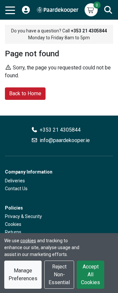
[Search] (108, 10)
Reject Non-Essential (59, 274)
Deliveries (15, 180)
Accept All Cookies (90, 274)
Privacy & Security (23, 216)
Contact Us (16, 188)
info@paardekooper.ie (65, 140)
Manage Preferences (23, 274)
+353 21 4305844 (60, 130)
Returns (13, 232)
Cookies (13, 224)
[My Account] (26, 10)
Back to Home (25, 93)
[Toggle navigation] (10, 9)
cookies (28, 240)
